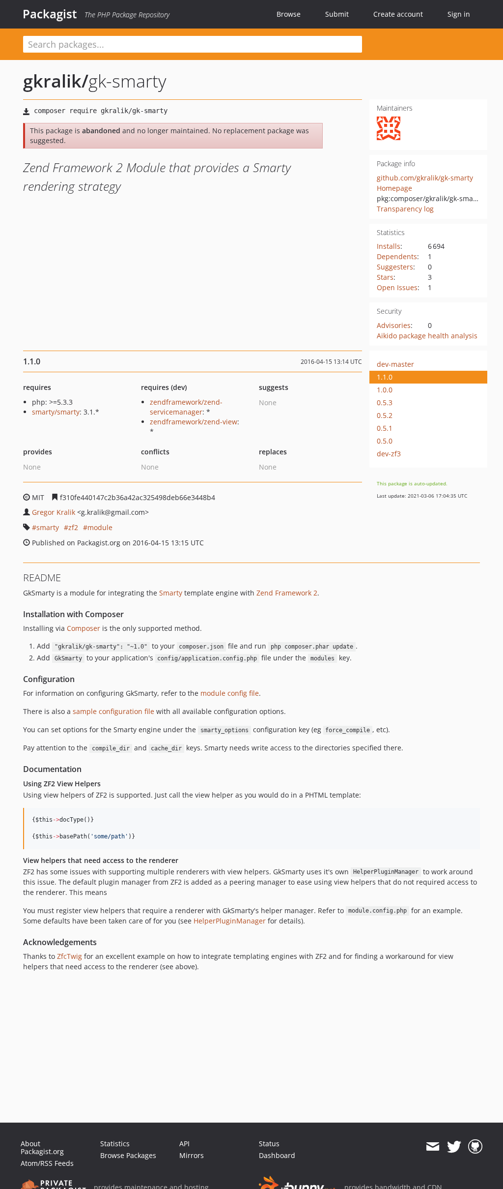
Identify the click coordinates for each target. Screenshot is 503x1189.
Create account (398, 14)
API (184, 1143)
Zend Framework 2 (286, 592)
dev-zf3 (389, 453)
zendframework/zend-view (193, 421)
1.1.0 (384, 377)
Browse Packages (128, 1155)
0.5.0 (384, 441)
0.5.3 (384, 402)
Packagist (50, 14)
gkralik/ (55, 81)
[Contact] (432, 1147)
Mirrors (191, 1155)
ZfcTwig (69, 956)
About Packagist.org (42, 1147)
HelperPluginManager (230, 920)
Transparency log (405, 208)
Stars (385, 277)
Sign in (458, 14)
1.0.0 (384, 389)
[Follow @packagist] (454, 1147)
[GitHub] (475, 1147)
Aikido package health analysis (427, 335)
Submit (337, 14)
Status (269, 1143)
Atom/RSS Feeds (47, 1163)
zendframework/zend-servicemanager (186, 406)
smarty (47, 527)
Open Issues (397, 287)
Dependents (397, 256)
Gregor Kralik (53, 512)
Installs (388, 246)
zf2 (73, 527)
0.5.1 (384, 428)
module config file (229, 693)
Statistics (115, 1143)
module (99, 527)
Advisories (394, 325)
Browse (289, 14)
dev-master (395, 364)
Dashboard (277, 1155)
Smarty (170, 592)
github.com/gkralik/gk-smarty (425, 177)
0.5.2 (384, 415)
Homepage (394, 188)
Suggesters (395, 266)
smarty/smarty (56, 411)
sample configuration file (113, 711)
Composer (83, 628)
